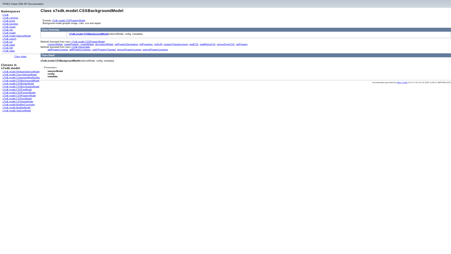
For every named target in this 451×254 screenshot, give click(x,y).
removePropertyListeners (155, 49)
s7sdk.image (9, 27)
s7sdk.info (7, 30)
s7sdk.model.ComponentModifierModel (22, 77)
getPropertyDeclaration (126, 44)
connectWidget (55, 44)
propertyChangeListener (176, 44)
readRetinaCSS (207, 44)
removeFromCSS (225, 44)
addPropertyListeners (80, 49)
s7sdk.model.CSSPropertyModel (19, 95)
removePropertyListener (129, 49)
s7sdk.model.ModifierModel (16, 107)
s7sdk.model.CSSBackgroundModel (20, 80)
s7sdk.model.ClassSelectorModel (19, 74)
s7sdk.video (8, 51)
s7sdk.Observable (80, 47)
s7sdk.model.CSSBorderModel (18, 83)
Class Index (20, 56)
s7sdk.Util (7, 48)
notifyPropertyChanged (104, 49)
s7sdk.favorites (10, 24)
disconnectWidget (104, 44)
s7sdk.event (8, 21)
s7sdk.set (7, 42)
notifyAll (158, 44)
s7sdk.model (9, 33)
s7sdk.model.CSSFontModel (17, 89)
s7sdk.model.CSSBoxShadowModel (20, 86)
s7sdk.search (9, 39)
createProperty (71, 44)
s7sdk (5, 15)
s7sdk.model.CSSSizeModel (17, 98)
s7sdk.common (10, 18)
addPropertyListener (58, 49)
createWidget (87, 44)
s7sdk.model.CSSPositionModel (18, 92)
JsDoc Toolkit (402, 82)
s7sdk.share (8, 45)
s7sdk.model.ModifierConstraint (18, 104)
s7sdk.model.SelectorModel (16, 36)
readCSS (193, 44)
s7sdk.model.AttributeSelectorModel (20, 71)
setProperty (242, 44)
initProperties (146, 44)
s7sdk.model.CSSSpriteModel (17, 101)
